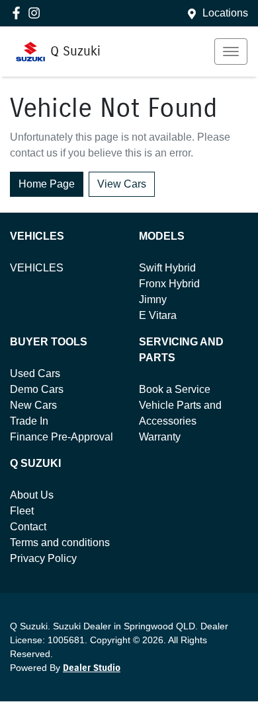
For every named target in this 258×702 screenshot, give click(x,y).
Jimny (153, 299)
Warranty (160, 436)
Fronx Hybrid (169, 283)
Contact (28, 526)
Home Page (47, 184)
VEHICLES (37, 267)
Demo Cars (37, 389)
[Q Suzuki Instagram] (37, 13)
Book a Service (174, 389)
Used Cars (35, 373)
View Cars (121, 184)
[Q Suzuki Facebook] (19, 13)
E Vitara (158, 315)
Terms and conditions (60, 542)
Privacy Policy (43, 558)
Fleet (22, 510)
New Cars (33, 405)
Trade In (29, 421)
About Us (32, 495)
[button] (230, 51)
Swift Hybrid (167, 267)
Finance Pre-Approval (61, 436)
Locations (225, 12)
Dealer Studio (91, 668)
